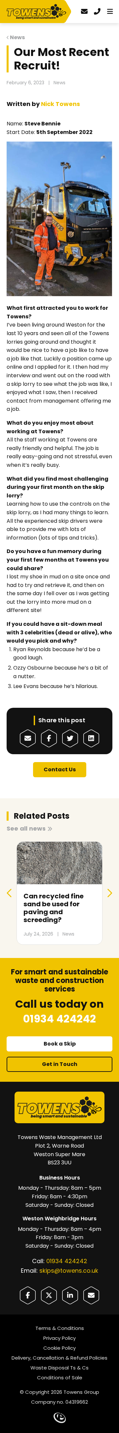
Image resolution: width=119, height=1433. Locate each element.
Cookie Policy (59, 1347)
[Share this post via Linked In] (91, 738)
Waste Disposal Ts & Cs (59, 1367)
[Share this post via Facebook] (49, 738)
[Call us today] (97, 11)
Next (109, 893)
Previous (10, 893)
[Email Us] (91, 1295)
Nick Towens (60, 104)
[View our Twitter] (49, 1295)
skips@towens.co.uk (68, 1270)
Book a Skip (60, 1044)
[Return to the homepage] (38, 12)
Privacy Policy (59, 1338)
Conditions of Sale (59, 1377)
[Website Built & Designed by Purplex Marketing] (60, 1418)
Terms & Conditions (59, 1328)
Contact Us (60, 769)
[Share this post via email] (28, 738)
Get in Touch (59, 1064)
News (17, 37)
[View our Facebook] (28, 1295)
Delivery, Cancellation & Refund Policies (59, 1357)
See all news (26, 828)
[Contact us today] (84, 11)
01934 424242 (66, 1261)
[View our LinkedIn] (70, 1295)
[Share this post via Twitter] (70, 738)
